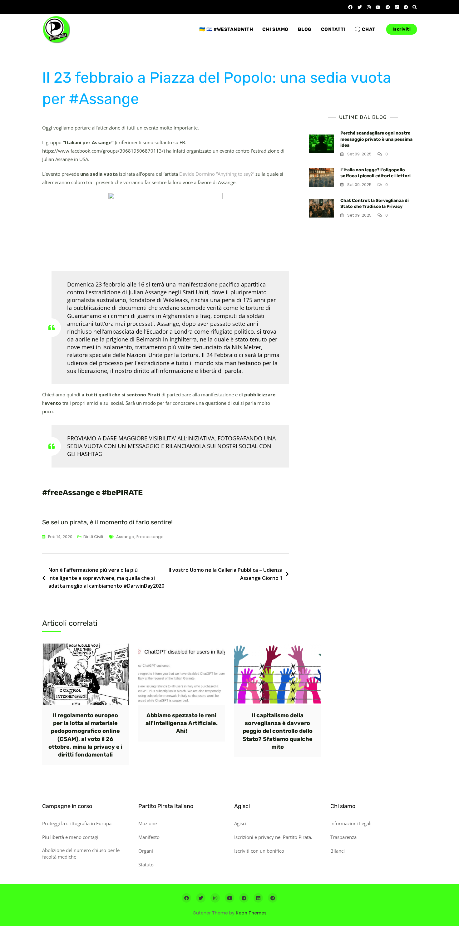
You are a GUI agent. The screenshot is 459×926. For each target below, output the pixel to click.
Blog (305, 29)
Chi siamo (275, 29)
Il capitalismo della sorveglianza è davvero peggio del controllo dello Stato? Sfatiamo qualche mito (278, 731)
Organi (145, 851)
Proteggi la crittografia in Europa (76, 823)
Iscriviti (401, 29)
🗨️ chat (365, 29)
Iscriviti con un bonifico (259, 851)
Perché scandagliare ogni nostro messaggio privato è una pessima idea (376, 139)
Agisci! (241, 823)
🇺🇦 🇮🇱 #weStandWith (226, 29)
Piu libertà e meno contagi (70, 837)
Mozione (147, 823)
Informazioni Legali (351, 823)
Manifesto (149, 837)
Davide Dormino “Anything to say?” (216, 174)
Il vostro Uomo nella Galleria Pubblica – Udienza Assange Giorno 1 (226, 573)
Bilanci (337, 851)
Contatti (333, 29)
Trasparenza (343, 837)
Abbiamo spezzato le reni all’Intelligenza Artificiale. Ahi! (182, 723)
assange (125, 537)
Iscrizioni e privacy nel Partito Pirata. (273, 837)
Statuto (146, 864)
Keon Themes (251, 913)
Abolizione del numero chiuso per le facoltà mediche (81, 853)
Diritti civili (93, 537)
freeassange (150, 537)
